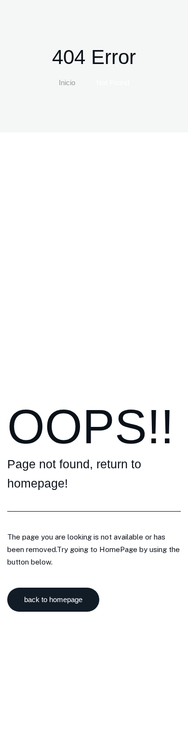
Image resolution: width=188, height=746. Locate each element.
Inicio (67, 82)
